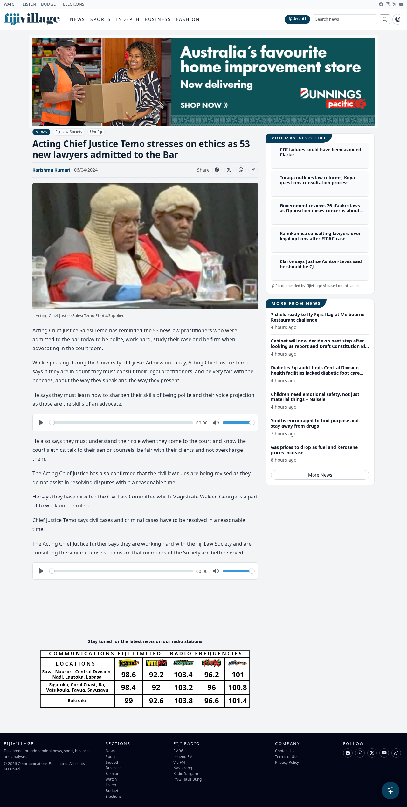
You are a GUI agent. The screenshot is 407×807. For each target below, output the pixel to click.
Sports (100, 19)
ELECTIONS (73, 4)
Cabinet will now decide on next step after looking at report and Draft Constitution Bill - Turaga (319, 346)
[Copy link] (253, 170)
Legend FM (183, 756)
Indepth (128, 19)
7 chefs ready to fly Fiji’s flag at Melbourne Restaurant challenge (317, 317)
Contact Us (284, 750)
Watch (111, 779)
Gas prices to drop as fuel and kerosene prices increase (314, 450)
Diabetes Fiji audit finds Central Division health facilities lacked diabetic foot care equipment (315, 372)
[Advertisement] (148, 614)
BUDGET (49, 4)
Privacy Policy (287, 762)
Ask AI (299, 19)
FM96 (178, 750)
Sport (110, 756)
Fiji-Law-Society (68, 131)
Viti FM (179, 762)
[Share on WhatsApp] (241, 170)
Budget (112, 790)
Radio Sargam (185, 773)
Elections (113, 796)
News (77, 19)
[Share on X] (229, 170)
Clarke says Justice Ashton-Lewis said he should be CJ (321, 264)
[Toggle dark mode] (397, 19)
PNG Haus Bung (187, 779)
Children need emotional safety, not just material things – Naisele (315, 397)
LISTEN (29, 4)
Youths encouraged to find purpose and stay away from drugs (315, 423)
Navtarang (182, 767)
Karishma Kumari (51, 170)
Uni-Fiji (96, 131)
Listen (111, 784)
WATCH (10, 4)
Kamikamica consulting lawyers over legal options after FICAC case (320, 236)
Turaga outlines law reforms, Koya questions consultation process (317, 180)
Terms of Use (287, 756)
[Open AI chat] (390, 790)
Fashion (188, 19)
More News (320, 475)
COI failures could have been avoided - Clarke (322, 152)
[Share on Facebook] (217, 170)
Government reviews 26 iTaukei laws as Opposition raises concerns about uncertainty (320, 210)
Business (158, 19)
